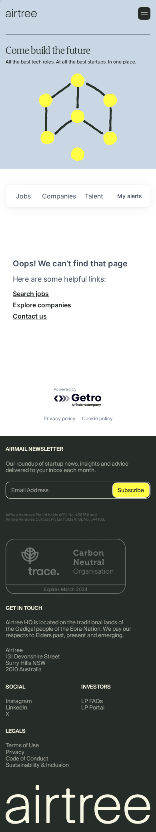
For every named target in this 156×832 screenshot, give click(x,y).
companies (59, 196)
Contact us (30, 316)
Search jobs (31, 294)
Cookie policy (97, 418)
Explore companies (42, 305)
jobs (23, 196)
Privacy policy (60, 418)
